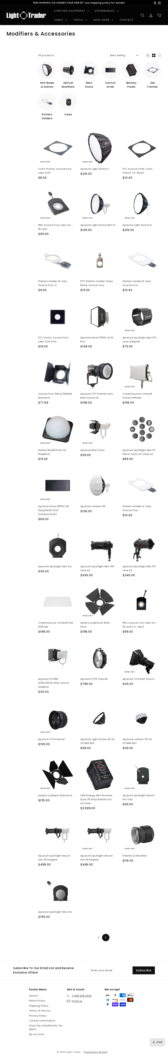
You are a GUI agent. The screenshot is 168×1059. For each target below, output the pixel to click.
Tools (79, 19)
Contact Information (42, 1020)
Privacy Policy (38, 1015)
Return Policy (37, 1000)
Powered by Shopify (96, 1052)
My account (36, 1034)
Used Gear (102, 19)
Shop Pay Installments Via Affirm (45, 1027)
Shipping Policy (38, 1005)
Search (33, 995)
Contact (127, 19)
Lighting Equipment (70, 10)
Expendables (105, 10)
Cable (59, 19)
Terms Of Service (40, 1010)
